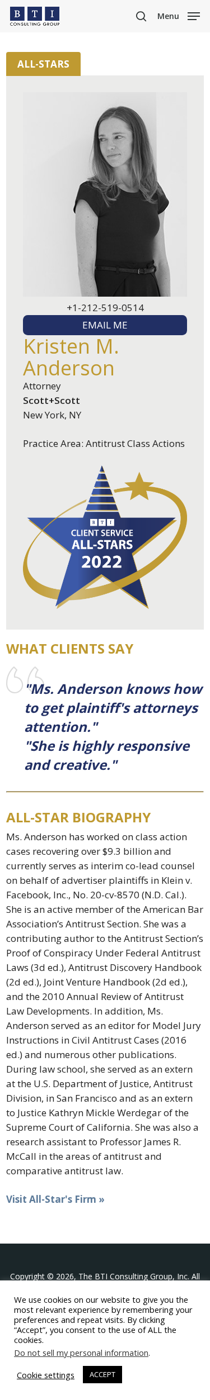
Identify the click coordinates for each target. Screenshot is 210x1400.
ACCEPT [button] (102, 1374)
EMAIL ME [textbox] (105, 324)
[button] (178, 15)
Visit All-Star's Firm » (55, 1199)
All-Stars (43, 64)
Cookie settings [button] (45, 1375)
